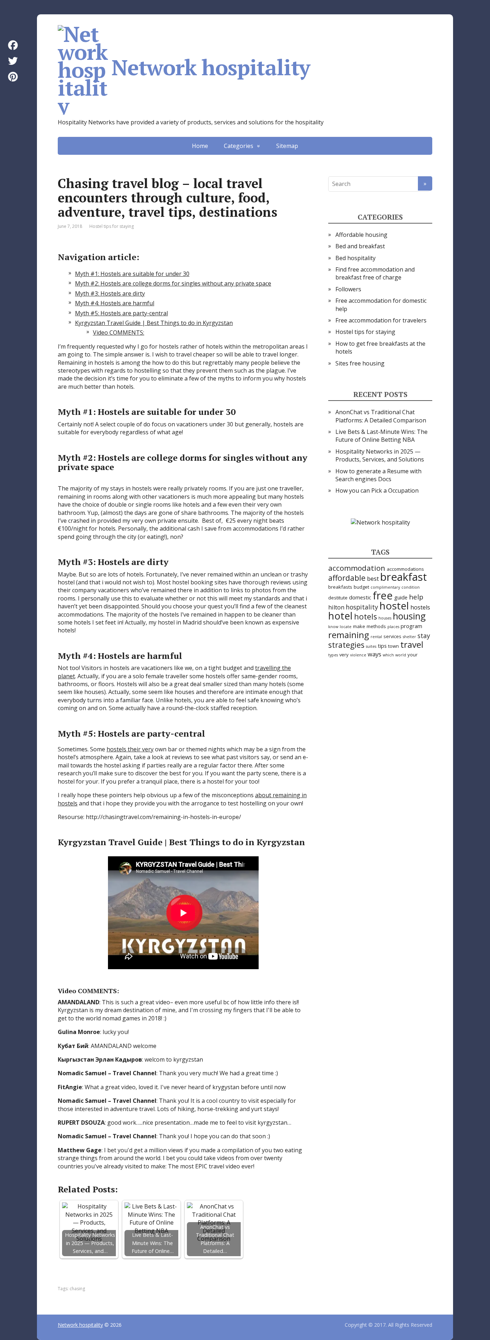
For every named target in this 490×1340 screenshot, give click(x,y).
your (412, 654)
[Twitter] (13, 61)
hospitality (362, 607)
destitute (338, 597)
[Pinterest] (13, 77)
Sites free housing (360, 363)
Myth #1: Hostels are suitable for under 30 (132, 274)
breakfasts (340, 587)
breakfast (403, 577)
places (393, 626)
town (393, 646)
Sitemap (287, 146)
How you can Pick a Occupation (377, 490)
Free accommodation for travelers (381, 320)
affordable (347, 578)
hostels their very (130, 749)
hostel (394, 605)
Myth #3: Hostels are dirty (110, 293)
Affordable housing (361, 235)
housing (409, 616)
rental (376, 636)
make (359, 626)
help (416, 596)
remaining (348, 635)
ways (374, 654)
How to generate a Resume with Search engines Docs (378, 475)
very (344, 654)
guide (400, 597)
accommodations (405, 569)
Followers (348, 289)
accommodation (356, 568)
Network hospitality (211, 67)
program (411, 626)
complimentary (385, 587)
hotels (365, 616)
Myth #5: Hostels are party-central (121, 313)
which (388, 654)
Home (200, 146)
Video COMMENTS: (118, 332)
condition (410, 587)
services (392, 636)
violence (358, 654)
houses (384, 618)
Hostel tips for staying (111, 226)
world (400, 654)
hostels (420, 607)
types (333, 654)
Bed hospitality (355, 258)
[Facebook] (13, 45)
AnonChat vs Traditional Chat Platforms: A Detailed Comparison (380, 416)
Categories (238, 146)
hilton (336, 607)
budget (361, 587)
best (373, 578)
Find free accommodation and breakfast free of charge (375, 273)
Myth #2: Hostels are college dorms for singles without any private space (173, 283)
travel (411, 644)
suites (371, 646)
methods (376, 626)
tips (382, 645)
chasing (77, 1289)
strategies (346, 645)
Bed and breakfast (360, 246)
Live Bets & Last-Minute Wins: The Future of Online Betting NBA (381, 436)
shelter (409, 636)
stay (424, 635)
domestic (360, 597)
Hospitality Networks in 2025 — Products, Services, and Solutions (379, 455)
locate (346, 626)
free (383, 595)
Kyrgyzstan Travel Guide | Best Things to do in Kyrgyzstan (154, 323)
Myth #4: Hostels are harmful (114, 303)
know (333, 626)
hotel (340, 615)
